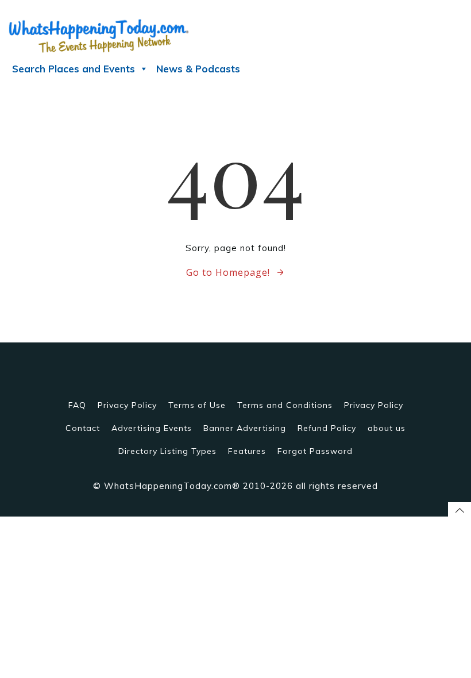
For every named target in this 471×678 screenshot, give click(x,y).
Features (247, 451)
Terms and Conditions (285, 405)
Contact (82, 428)
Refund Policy (327, 428)
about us (387, 428)
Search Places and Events (73, 69)
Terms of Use (197, 405)
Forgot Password (315, 451)
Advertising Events (151, 428)
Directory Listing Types (167, 451)
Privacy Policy (127, 405)
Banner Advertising (244, 428)
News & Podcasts (198, 69)
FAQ (77, 405)
